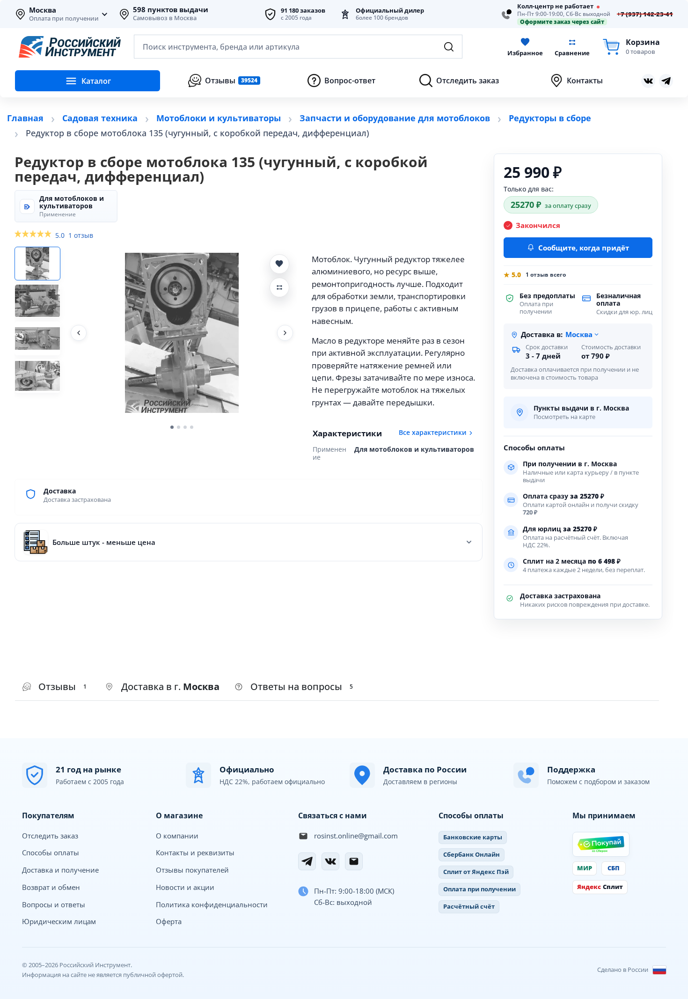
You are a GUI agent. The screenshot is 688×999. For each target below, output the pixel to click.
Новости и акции (185, 887)
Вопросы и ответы (53, 904)
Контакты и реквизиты (195, 852)
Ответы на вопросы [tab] (301, 686)
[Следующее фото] (285, 333)
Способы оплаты (50, 852)
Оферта (169, 921)
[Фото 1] (37, 263)
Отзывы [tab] (62, 686)
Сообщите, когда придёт (583, 247)
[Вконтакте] (648, 81)
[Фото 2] (37, 301)
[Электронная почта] (354, 861)
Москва (42, 10)
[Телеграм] (666, 81)
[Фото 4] (37, 376)
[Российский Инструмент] (69, 47)
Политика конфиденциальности (212, 904)
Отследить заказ (50, 835)
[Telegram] (307, 861)
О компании (177, 835)
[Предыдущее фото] (79, 333)
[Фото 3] (37, 338)
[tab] (162, 687)
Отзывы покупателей (192, 869)
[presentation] (56, 687)
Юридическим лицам (59, 921)
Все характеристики (433, 432)
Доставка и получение (60, 869)
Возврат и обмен (51, 887)
